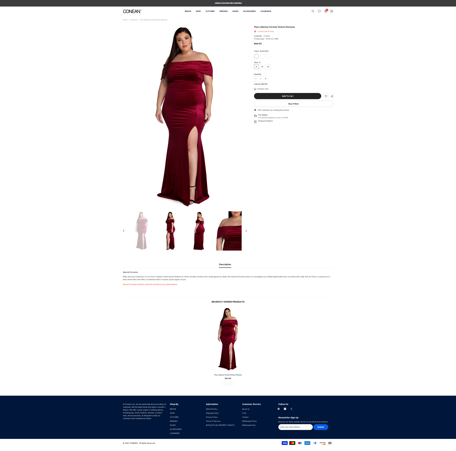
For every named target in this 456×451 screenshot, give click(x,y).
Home (125, 20)
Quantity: (258, 74)
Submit (320, 427)
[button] (123, 231)
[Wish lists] (319, 11)
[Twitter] (291, 409)
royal (232, 384)
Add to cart (287, 96)
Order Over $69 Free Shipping (228, 3)
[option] (185, 117)
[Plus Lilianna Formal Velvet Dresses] (228, 339)
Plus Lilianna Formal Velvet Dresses (228, 375)
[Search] (313, 11)
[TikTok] (285, 409)
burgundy (224, 384)
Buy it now (293, 104)
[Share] (331, 96)
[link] (326, 96)
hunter (228, 384)
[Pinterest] (278, 409)
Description (225, 264)
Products (133, 20)
